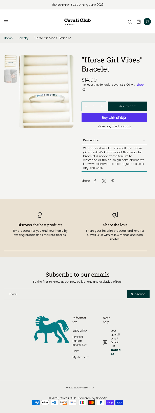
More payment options (114, 126)
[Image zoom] (46, 91)
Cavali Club (68, 398)
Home (8, 38)
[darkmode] (147, 21)
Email (13, 294)
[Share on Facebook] (95, 180)
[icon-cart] (138, 22)
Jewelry (23, 38)
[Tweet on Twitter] (103, 180)
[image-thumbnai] (10, 61)
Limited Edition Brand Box (79, 341)
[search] (129, 22)
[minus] (86, 106)
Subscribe (79, 331)
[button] (127, 106)
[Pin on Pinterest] (112, 180)
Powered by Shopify (93, 398)
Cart (75, 351)
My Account (80, 357)
